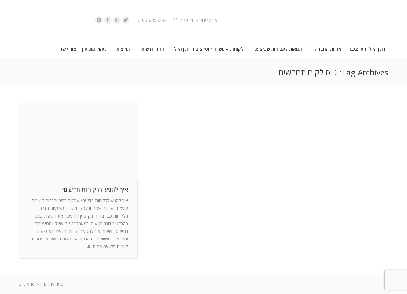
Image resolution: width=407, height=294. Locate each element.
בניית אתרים (53, 284)
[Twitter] (125, 20)
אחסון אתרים (29, 284)
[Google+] (117, 20)
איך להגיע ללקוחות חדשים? (94, 190)
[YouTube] (99, 20)
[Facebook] (108, 20)
